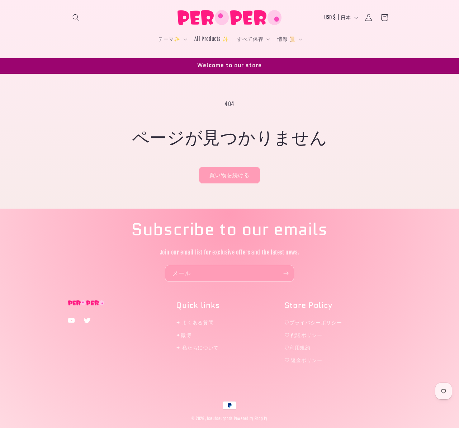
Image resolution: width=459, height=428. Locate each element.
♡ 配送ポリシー (303, 335)
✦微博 (183, 335)
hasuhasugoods (219, 418)
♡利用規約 (297, 347)
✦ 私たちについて (197, 347)
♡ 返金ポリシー (303, 360)
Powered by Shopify (251, 418)
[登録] (286, 273)
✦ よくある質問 (194, 322)
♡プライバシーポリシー (313, 322)
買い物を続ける (229, 175)
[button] (76, 17)
